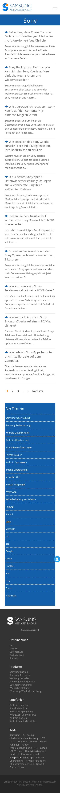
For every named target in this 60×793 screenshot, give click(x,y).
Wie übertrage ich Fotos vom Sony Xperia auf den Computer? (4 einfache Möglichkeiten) (30, 111)
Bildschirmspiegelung (21, 711)
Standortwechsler (19, 708)
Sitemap (14, 658)
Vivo (8, 573)
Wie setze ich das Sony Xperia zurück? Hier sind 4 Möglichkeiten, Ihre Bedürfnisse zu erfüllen (28, 146)
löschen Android (30, 754)
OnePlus (10, 565)
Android (14, 754)
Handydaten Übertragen (19, 447)
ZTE (7, 543)
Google (9, 551)
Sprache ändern (28, 629)
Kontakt (14, 648)
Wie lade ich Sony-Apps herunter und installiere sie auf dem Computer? (29, 356)
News (21, 767)
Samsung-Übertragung (18, 417)
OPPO (9, 558)
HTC (8, 580)
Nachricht (11, 595)
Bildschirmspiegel (15, 484)
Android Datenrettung (17, 432)
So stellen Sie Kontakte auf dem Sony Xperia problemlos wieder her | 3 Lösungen (30, 255)
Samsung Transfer (19, 678)
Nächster (37, 391)
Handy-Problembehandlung (21, 746)
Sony (8, 521)
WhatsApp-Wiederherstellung (25, 691)
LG (7, 536)
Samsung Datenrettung (18, 425)
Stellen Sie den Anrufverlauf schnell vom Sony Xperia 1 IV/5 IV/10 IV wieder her (29, 220)
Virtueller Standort (35, 760)
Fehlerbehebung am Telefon (21, 499)
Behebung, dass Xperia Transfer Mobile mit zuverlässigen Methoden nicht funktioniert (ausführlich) (29, 36)
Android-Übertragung (17, 440)
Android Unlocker (19, 705)
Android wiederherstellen (23, 721)
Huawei (10, 506)
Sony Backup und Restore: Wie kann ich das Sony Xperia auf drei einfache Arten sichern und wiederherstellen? (27, 73)
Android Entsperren (16, 462)
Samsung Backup (19, 671)
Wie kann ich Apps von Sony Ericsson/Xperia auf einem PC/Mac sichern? (28, 321)
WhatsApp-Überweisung (23, 714)
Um (11, 645)
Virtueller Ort (13, 477)
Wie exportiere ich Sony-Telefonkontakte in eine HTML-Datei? (29, 288)
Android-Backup (18, 717)
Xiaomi (9, 514)
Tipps (9, 588)
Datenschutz (16, 651)
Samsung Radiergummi (22, 681)
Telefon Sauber (14, 454)
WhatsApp (11, 491)
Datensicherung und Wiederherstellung (21, 686)
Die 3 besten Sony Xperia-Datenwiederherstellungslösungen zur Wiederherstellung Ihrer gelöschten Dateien (28, 183)
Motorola (10, 528)
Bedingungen (17, 654)
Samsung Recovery (20, 675)
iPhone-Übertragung (17, 469)
